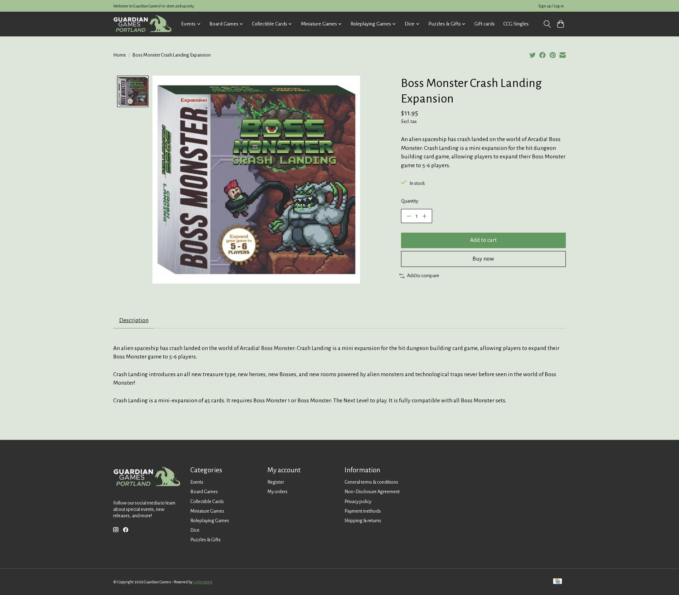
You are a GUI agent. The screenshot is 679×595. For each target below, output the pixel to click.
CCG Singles (516, 24)
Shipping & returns (362, 520)
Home (119, 55)
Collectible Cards (207, 501)
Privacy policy (357, 501)
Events (196, 482)
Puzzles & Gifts (205, 539)
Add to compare (423, 275)
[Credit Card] (557, 581)
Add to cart (483, 240)
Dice (194, 530)
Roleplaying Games (209, 520)
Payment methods (362, 511)
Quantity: (410, 201)
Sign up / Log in (551, 6)
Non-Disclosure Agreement (372, 491)
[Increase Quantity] (424, 216)
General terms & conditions (371, 482)
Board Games (204, 491)
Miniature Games (207, 511)
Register (275, 482)
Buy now (483, 259)
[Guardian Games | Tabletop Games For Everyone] (142, 24)
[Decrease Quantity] (409, 216)
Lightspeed (202, 582)
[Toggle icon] (547, 24)
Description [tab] (134, 320)
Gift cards (484, 24)
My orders (277, 491)
